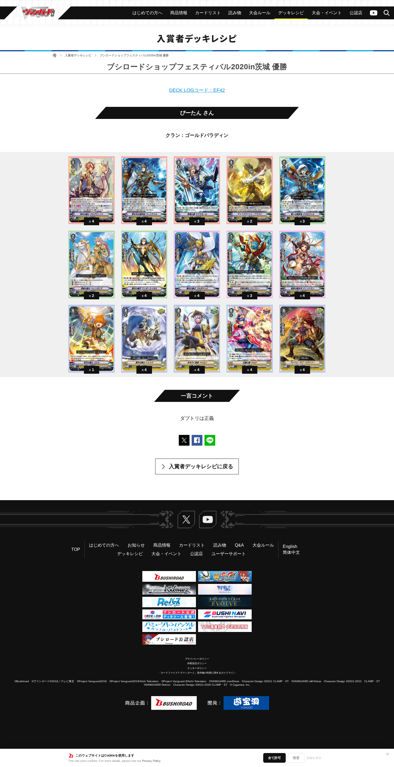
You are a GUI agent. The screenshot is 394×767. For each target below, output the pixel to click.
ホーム (54, 55)
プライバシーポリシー (197, 658)
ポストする (184, 440)
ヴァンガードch (373, 13)
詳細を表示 (314, 757)
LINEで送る (210, 440)
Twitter (186, 519)
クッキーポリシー (197, 668)
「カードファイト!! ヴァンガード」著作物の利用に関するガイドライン (197, 672)
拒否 (296, 758)
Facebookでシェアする (197, 440)
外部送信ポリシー (197, 663)
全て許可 (274, 758)
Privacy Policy (151, 760)
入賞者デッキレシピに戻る (201, 466)
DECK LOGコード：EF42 (197, 90)
